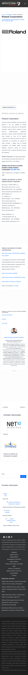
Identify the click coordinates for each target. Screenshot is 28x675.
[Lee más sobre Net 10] (14, 425)
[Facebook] (4, 537)
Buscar (3, 473)
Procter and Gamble (7, 315)
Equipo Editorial (14, 557)
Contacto (14, 575)
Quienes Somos (14, 554)
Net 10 (6, 434)
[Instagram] (6, 537)
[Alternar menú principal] (25, 3)
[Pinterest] (11, 537)
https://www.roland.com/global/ (9, 273)
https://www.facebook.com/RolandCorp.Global (13, 277)
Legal (14, 566)
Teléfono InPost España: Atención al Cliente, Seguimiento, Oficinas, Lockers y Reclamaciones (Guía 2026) (13, 602)
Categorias (14, 552)
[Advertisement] (14, 57)
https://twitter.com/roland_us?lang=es (11, 281)
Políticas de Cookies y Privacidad (14, 564)
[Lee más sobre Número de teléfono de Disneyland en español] (10, 445)
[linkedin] (9, 537)
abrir (14, 107)
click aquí (15, 285)
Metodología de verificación (14, 559)
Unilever (4, 319)
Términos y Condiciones (14, 568)
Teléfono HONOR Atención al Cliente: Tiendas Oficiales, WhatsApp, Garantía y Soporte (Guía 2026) (14, 589)
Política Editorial (14, 561)
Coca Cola (4, 323)
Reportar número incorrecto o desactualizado (14, 572)
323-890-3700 (15, 169)
